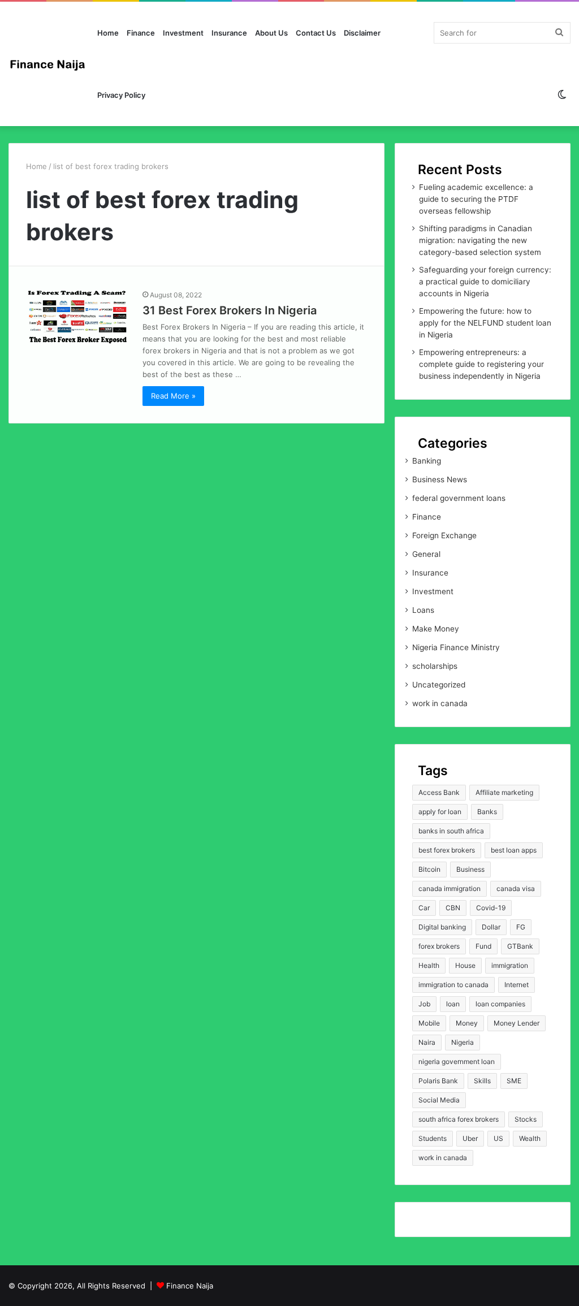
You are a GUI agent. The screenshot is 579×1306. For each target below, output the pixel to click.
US (498, 1138)
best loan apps (514, 850)
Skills (482, 1080)
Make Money (435, 628)
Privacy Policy (121, 95)
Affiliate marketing (504, 792)
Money (467, 1023)
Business (470, 869)
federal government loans (458, 498)
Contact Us (316, 32)
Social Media (439, 1100)
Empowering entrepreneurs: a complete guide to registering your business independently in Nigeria (481, 364)
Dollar (491, 927)
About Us (271, 32)
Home (108, 32)
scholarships (434, 666)
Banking (426, 460)
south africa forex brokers (458, 1119)
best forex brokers (446, 850)
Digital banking (442, 927)
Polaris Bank (438, 1080)
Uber (470, 1138)
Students (432, 1138)
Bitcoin (429, 869)
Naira (426, 1042)
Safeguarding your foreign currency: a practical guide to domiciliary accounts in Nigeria (485, 281)
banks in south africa (451, 831)
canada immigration (449, 888)
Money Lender (516, 1023)
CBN (453, 907)
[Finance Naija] (50, 64)
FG (520, 927)
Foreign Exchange (444, 535)
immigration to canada (453, 984)
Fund (483, 946)
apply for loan (439, 811)
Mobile (429, 1023)
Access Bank (439, 792)
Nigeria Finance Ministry (456, 647)
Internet (516, 984)
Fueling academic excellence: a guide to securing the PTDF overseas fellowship (476, 199)
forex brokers (439, 946)
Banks (487, 811)
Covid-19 (490, 907)
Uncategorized (438, 684)
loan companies (500, 1004)
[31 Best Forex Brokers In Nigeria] (77, 318)
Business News (439, 479)
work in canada (440, 703)
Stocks (526, 1119)
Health (428, 965)
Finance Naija (189, 1285)
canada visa (515, 888)
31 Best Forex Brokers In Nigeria (229, 310)
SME (514, 1080)
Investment (183, 32)
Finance (141, 32)
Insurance (229, 32)
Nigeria (462, 1042)
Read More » (173, 395)
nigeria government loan (456, 1061)
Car (424, 907)
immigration (509, 965)
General (426, 554)
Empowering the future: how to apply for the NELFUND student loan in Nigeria (485, 322)
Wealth (530, 1138)
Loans (423, 610)
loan (453, 1004)
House (465, 965)
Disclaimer (362, 32)
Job (424, 1004)
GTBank (520, 946)
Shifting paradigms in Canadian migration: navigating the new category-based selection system (480, 240)
